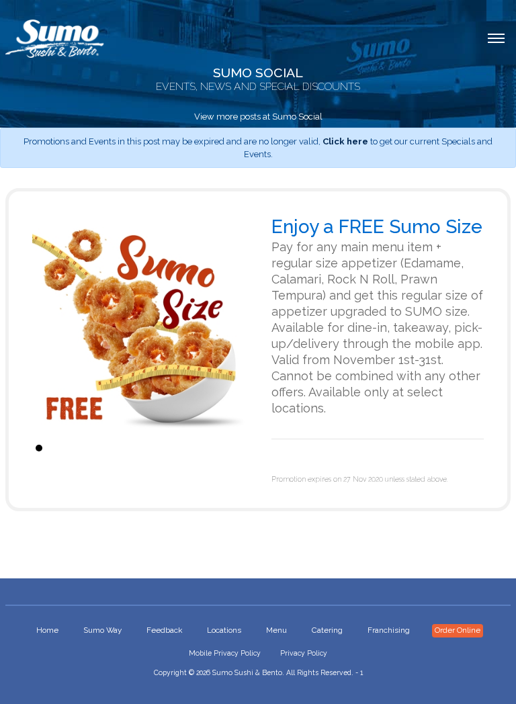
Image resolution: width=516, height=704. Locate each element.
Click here (345, 141)
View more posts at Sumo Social (258, 117)
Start (227, 447)
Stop (238, 447)
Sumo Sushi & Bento (247, 672)
